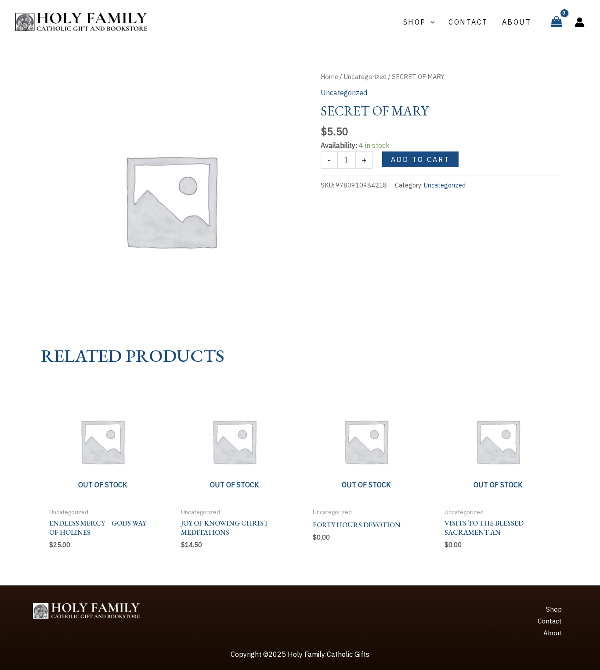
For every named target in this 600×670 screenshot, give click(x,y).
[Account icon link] (580, 22)
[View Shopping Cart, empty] (556, 22)
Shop (554, 609)
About (552, 633)
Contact (550, 621)
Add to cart (420, 159)
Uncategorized (365, 76)
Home (329, 76)
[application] (430, 22)
